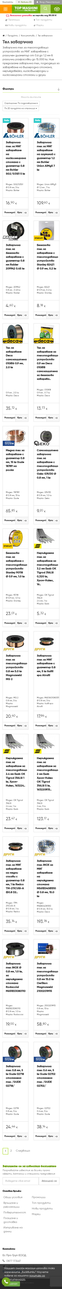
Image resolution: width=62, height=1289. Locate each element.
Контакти (8, 2)
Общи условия (12, 1197)
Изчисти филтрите (31, 97)
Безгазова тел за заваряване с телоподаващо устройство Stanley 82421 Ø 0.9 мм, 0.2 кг (46, 257)
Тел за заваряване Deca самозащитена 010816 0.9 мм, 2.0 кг (15, 358)
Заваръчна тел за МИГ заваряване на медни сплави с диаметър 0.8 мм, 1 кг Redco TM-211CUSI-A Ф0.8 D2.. (15, 877)
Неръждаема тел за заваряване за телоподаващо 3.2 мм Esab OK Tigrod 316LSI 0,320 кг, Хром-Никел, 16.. (46, 569)
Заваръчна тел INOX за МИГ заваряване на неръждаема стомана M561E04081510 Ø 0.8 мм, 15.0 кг (46, 879)
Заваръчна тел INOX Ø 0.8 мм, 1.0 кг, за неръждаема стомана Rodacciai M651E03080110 (15, 977)
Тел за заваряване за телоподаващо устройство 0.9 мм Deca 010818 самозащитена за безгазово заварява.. (46, 364)
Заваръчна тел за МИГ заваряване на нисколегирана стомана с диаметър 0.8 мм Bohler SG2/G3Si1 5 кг (15, 158)
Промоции (38, 1197)
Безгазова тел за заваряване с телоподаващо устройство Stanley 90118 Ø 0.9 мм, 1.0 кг (15, 565)
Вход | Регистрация (49, 2)
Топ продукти (41, 1203)
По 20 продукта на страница (20, 108)
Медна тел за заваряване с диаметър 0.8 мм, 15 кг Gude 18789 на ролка (15, 460)
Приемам (12, 1284)
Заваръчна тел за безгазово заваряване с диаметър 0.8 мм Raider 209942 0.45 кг (15, 257)
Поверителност (14, 1212)
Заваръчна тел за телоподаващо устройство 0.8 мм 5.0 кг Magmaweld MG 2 (15, 668)
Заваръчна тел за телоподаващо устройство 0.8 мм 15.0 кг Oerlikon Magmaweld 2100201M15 (46, 977)
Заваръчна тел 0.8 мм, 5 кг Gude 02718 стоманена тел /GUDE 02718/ (15, 1076)
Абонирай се (49, 1181)
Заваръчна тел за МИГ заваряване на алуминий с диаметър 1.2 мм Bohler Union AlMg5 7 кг (46, 156)
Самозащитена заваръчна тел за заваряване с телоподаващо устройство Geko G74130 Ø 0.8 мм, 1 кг (46, 464)
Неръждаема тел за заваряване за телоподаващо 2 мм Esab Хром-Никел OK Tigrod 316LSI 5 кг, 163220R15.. (46, 774)
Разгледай (9, 213)
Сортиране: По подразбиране (20, 103)
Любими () (26, 2)
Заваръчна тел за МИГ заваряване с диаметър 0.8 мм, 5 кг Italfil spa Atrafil (46, 666)
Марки (36, 1214)
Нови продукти (42, 1208)
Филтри (8, 89)
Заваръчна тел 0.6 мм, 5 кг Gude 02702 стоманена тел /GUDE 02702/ (46, 1076)
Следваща (23, 1151)
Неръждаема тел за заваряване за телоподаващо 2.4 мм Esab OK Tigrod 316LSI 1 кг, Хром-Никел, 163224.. (15, 772)
